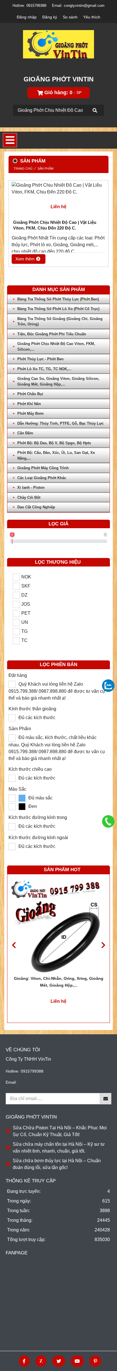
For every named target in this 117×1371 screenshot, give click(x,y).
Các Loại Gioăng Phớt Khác (41, 478)
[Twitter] (58, 1361)
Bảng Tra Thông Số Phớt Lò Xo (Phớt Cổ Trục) (58, 309)
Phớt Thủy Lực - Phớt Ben (40, 359)
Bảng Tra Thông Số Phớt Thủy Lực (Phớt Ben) (58, 299)
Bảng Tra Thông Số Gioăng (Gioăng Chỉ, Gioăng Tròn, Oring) (60, 322)
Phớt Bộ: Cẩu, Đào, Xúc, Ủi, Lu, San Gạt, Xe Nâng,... (56, 455)
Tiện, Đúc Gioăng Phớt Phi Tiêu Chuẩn (51, 334)
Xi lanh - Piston (31, 487)
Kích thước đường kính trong (38, 817)
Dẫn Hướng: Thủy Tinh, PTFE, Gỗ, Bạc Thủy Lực (60, 423)
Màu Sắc (17, 789)
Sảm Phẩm (20, 728)
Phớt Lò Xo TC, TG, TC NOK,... (44, 369)
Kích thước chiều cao (30, 769)
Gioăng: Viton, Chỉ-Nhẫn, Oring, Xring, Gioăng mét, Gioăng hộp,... (58, 981)
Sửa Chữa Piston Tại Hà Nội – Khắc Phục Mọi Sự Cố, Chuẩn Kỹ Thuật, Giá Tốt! (60, 1131)
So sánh (70, 17)
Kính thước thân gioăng (32, 708)
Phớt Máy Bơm (30, 413)
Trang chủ (23, 168)
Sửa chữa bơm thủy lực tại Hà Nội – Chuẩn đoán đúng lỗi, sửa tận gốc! (57, 1164)
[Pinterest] (95, 1361)
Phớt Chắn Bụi (30, 394)
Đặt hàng (18, 675)
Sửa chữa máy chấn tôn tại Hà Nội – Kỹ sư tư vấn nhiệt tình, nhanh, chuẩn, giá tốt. (59, 1147)
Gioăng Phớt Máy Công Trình (43, 468)
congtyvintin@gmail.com (84, 5)
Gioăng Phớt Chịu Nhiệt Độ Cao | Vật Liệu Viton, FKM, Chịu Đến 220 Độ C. (54, 225)
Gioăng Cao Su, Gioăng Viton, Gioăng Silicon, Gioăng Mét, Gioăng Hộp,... (58, 381)
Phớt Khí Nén (29, 404)
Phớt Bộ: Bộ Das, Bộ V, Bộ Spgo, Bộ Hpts (54, 443)
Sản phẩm (45, 168)
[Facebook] (24, 1361)
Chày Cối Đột (28, 497)
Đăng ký (49, 17)
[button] (103, 945)
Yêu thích (91, 17)
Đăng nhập (27, 17)
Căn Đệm (25, 433)
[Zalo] (41, 1361)
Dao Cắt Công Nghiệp (36, 507)
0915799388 (36, 5)
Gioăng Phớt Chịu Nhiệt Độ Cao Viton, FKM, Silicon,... (56, 346)
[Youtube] (77, 1361)
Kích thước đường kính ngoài (38, 837)
